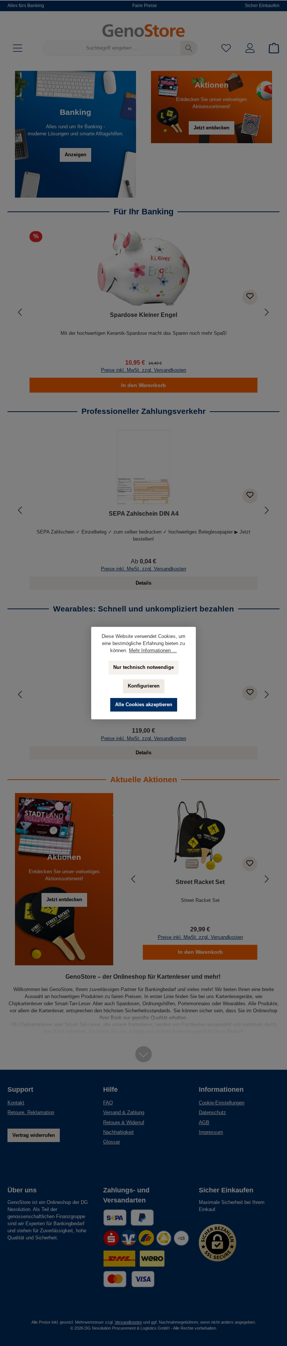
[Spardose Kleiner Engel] (143, 268)
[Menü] (17, 48)
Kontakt (15, 1103)
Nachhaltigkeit (118, 1132)
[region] (143, 312)
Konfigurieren (144, 686)
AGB (204, 1122)
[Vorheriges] (20, 312)
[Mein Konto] (250, 48)
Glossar (111, 1142)
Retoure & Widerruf (123, 1122)
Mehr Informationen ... (153, 650)
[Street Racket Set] (200, 835)
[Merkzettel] (226, 48)
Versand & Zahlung (123, 1112)
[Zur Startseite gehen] (143, 30)
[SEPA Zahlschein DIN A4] (143, 467)
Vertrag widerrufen (33, 1135)
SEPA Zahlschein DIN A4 (144, 513)
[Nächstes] (266, 312)
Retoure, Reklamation (30, 1112)
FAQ (108, 1103)
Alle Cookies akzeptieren (143, 704)
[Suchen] (188, 48)
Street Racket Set (200, 881)
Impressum (211, 1132)
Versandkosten (128, 1322)
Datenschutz (212, 1112)
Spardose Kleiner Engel (143, 314)
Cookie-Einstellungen (221, 1103)
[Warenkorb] (272, 48)
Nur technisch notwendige (143, 667)
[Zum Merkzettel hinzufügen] (250, 297)
